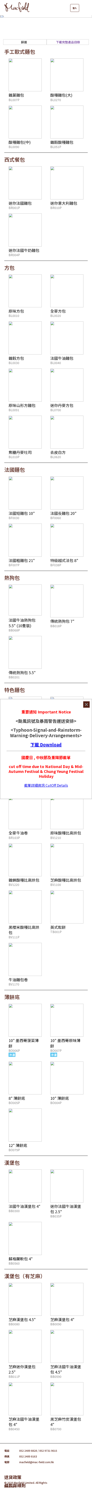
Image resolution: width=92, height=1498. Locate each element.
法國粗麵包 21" (22, 560)
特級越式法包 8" (64, 560)
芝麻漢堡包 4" (62, 1319)
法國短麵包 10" (22, 513)
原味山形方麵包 (22, 405)
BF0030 (14, 518)
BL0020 (55, 315)
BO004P (56, 1103)
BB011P (14, 1376)
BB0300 (14, 1211)
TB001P (56, 932)
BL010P (14, 457)
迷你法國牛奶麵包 (24, 250)
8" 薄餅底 (17, 1098)
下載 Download (46, 744)
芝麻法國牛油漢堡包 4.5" (65, 1369)
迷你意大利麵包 (63, 203)
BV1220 (14, 884)
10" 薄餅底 (59, 1098)
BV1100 (55, 884)
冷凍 (12, 1055)
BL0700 (55, 410)
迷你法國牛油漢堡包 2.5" (65, 1208)
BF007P (14, 565)
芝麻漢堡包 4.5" (22, 1319)
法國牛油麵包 (61, 358)
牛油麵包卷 (18, 979)
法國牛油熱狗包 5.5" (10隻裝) (22, 622)
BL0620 (55, 457)
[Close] (86, 704)
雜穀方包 (16, 358)
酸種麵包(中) (20, 142)
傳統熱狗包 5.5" (22, 672)
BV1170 (14, 984)
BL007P (14, 100)
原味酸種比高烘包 (65, 833)
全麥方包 (58, 311)
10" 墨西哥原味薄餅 (65, 1043)
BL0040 (55, 363)
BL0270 (55, 100)
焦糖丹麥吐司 (20, 452)
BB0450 (14, 1429)
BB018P (56, 626)
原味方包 (16, 311)
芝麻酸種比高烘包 (65, 880)
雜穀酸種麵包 (61, 142)
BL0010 (14, 315)
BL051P (55, 147)
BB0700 (55, 1429)
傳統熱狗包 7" (62, 621)
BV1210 (55, 838)
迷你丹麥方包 (61, 405)
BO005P (14, 1103)
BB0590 (55, 1376)
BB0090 (55, 1324)
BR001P (14, 208)
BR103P (14, 838)
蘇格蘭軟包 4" (21, 1258)
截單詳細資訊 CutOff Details (46, 785)
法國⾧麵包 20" (63, 513)
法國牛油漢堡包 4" (24, 1206)
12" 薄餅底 (18, 1145)
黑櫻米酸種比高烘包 (24, 929)
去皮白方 (58, 452)
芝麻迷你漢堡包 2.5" (22, 1369)
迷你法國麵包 (20, 203)
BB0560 (14, 1263)
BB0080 (14, 1324)
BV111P (14, 937)
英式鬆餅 (58, 927)
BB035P (56, 1216)
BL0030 (14, 363)
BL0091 (14, 410)
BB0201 (14, 677)
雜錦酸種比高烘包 (24, 880)
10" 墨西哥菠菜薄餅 (24, 1043)
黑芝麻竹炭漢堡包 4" (65, 1421)
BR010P (56, 208)
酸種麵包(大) (61, 95)
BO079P (14, 1150)
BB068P (14, 630)
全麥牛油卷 (18, 833)
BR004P (14, 255)
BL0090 (14, 147)
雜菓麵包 (16, 95)
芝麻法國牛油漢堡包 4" (24, 1421)
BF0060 (55, 518)
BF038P (55, 565)
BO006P (14, 1050)
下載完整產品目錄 (68, 42)
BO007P (56, 1050)
